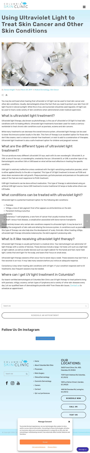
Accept (45, 442)
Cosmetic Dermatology (43, 381)
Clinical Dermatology (42, 377)
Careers (37, 385)
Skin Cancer (54, 90)
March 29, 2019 (26, 90)
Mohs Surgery (39, 373)
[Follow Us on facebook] (7, 383)
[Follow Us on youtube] (18, 383)
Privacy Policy (52, 447)
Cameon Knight (9, 90)
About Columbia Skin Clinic (44, 365)
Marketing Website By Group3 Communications (74, 432)
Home (37, 361)
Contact (38, 389)
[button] (69, 422)
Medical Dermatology (42, 90)
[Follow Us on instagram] (12, 383)
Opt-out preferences (38, 447)
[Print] (8, 95)
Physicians (38, 369)
